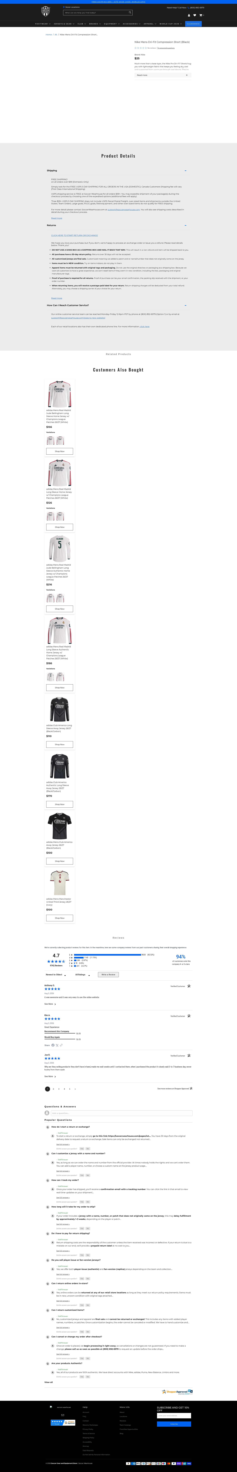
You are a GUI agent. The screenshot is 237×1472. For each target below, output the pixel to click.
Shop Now (59, 451)
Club (80, 24)
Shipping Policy (88, 1438)
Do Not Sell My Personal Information (96, 1455)
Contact (86, 1421)
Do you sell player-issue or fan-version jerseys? (75, 1260)
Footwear (41, 24)
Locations (123, 1416)
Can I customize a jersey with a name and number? (78, 1153)
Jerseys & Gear (63, 24)
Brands (93, 24)
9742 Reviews (59, 965)
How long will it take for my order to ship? (73, 1207)
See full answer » (63, 1144)
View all (48, 1382)
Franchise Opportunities (129, 1429)
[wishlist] (194, 15)
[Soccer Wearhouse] (45, 11)
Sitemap (86, 1446)
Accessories (130, 24)
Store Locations (72, 7)
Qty (136, 105)
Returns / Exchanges (90, 1425)
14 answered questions (166, 48)
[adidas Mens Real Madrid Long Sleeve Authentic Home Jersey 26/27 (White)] (60, 598)
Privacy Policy (88, 1429)
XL (155, 97)
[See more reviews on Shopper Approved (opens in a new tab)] (61, 1045)
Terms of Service (89, 1433)
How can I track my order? (65, 1180)
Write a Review (108, 974)
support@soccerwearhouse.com (124, 209)
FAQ (84, 1416)
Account (86, 1412)
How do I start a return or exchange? (70, 1127)
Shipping (52, 170)
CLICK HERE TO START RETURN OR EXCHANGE (74, 235)
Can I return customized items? (67, 1310)
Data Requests (88, 1450)
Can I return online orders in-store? (69, 1283)
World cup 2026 (169, 24)
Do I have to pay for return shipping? (70, 1233)
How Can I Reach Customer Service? (68, 305)
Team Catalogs (125, 1425)
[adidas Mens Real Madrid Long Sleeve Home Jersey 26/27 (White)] (60, 440)
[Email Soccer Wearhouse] (63, 1415)
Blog (121, 1433)
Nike (143, 55)
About (122, 1412)
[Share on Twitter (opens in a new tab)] (57, 1045)
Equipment (110, 24)
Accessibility (87, 1442)
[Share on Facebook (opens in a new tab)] (52, 1045)
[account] (189, 15)
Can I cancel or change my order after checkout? (76, 1337)
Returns (51, 225)
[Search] (130, 12)
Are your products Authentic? (66, 1363)
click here (144, 326)
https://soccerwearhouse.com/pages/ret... (129, 1136)
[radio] (118, 955)
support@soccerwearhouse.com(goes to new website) (78, 318)
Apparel (149, 24)
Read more (142, 75)
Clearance (193, 24)
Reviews (123, 1421)
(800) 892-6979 (197, 7)
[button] (81, 1148)
